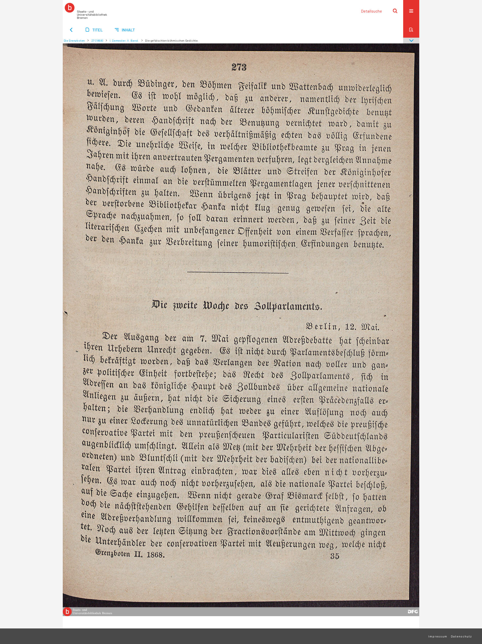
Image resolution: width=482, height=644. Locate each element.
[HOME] (85, 11)
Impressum (437, 636)
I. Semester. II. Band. (124, 40)
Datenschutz (461, 636)
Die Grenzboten (74, 40)
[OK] (395, 11)
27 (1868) (97, 40)
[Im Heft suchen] (411, 30)
